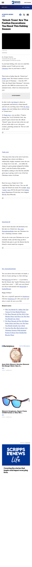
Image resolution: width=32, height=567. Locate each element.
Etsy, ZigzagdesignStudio (9, 268)
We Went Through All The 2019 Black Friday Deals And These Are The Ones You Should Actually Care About (16, 323)
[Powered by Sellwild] (27, 442)
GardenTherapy (6, 289)
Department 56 (6, 222)
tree (7, 173)
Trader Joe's (5, 152)
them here (8, 280)
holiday (4, 78)
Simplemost (25, 296)
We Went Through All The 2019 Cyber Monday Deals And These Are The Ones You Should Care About (17, 316)
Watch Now (27, 2)
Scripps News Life (7, 15)
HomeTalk (23, 286)
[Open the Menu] (2, 2)
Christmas (5, 68)
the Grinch (14, 102)
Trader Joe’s (7, 115)
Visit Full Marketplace (24, 346)
